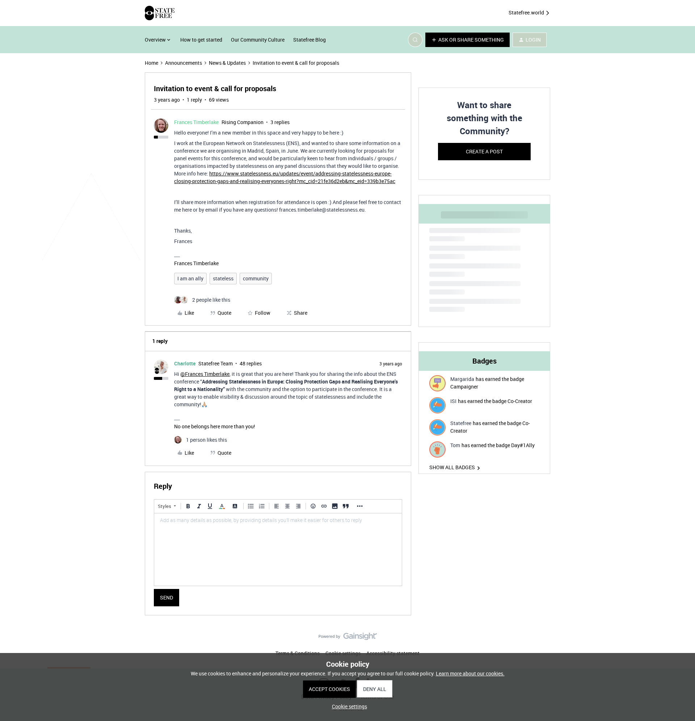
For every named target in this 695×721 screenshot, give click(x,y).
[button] (467, 40)
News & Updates (227, 62)
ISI (453, 401)
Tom (455, 445)
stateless (223, 278)
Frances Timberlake (196, 122)
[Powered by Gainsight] (348, 638)
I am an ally (190, 278)
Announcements (183, 62)
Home (151, 62)
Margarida (462, 379)
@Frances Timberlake (204, 373)
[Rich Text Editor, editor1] (278, 549)
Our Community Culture (258, 39)
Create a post (484, 151)
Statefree (460, 423)
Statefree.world (527, 12)
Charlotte (184, 363)
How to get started (201, 39)
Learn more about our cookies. (470, 673)
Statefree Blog (309, 39)
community (256, 278)
